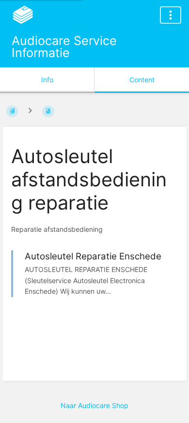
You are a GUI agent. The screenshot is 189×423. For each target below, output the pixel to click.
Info (47, 80)
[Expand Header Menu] (170, 15)
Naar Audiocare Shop (94, 405)
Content (142, 80)
